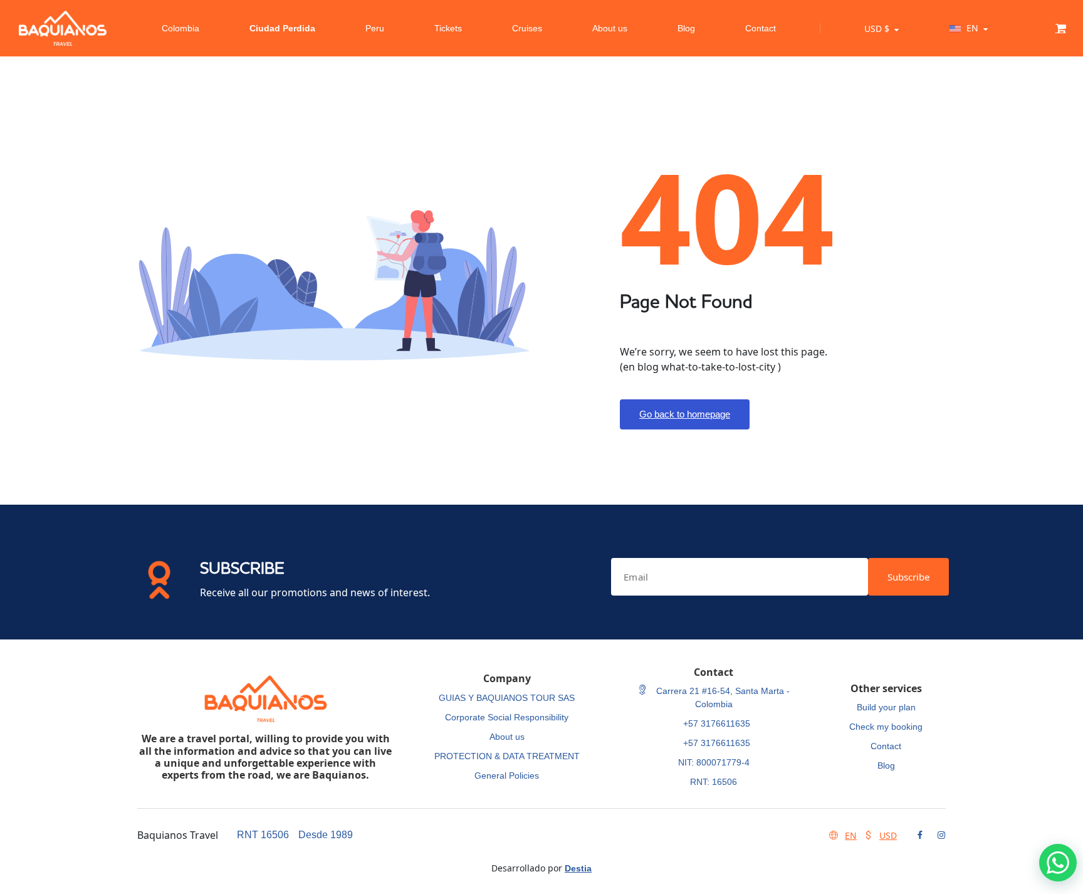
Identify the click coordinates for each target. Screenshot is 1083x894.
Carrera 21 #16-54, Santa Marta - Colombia (722, 697)
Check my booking (886, 727)
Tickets (448, 28)
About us (609, 28)
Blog (686, 28)
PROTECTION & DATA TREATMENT (507, 756)
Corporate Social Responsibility (506, 717)
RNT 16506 (263, 834)
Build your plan (886, 707)
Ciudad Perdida (282, 28)
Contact (760, 28)
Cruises (527, 28)
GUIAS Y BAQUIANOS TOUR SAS (507, 698)
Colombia (180, 28)
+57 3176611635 (716, 723)
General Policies (506, 775)
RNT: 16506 (713, 782)
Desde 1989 (325, 834)
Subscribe (908, 577)
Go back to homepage (684, 414)
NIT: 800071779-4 (714, 762)
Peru (374, 28)
